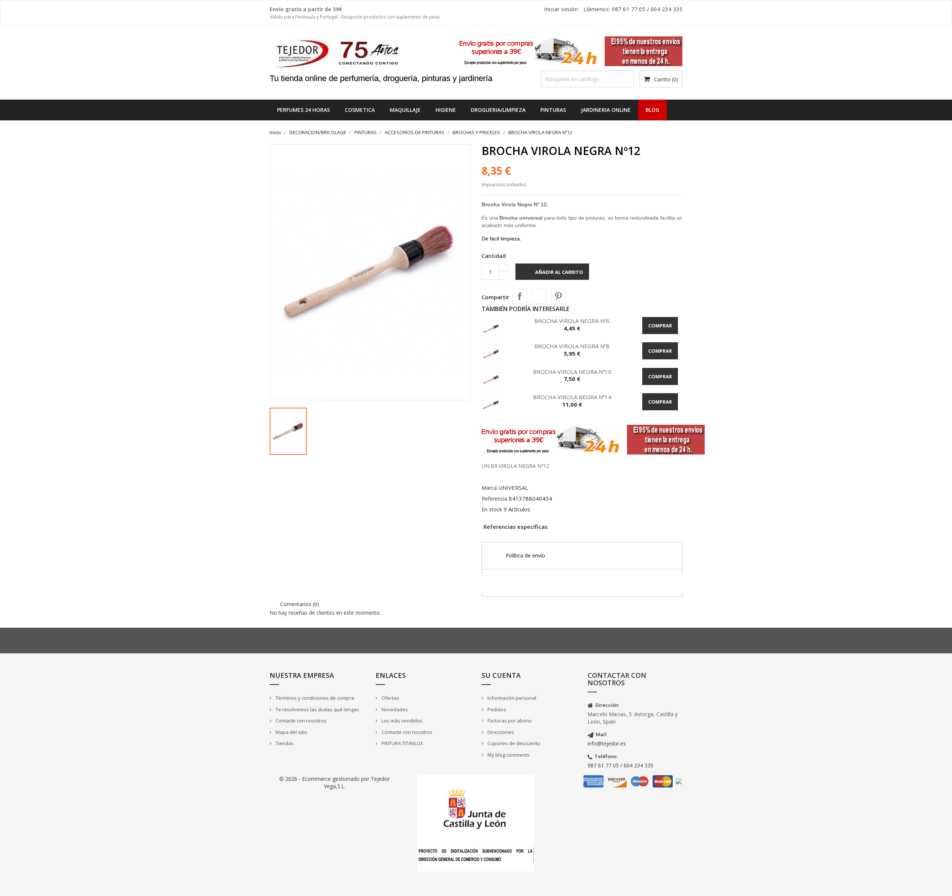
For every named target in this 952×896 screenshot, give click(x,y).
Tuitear (538, 296)
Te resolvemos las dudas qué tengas (316, 709)
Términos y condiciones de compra (314, 698)
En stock (492, 509)
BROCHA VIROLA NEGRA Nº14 (572, 397)
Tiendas (284, 743)
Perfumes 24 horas (303, 109)
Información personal (511, 698)
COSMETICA (360, 109)
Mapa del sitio (290, 732)
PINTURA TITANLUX (401, 743)
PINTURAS (553, 109)
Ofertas (389, 698)
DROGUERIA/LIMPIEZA (498, 109)
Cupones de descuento (513, 743)
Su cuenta (501, 675)
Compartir (519, 296)
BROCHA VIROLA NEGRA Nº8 (572, 346)
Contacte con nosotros (300, 720)
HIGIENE (445, 109)
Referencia (494, 498)
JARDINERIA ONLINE (606, 109)
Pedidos (496, 709)
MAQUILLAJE (405, 109)
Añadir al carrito (552, 273)
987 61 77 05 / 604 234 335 (620, 765)
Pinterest (558, 296)
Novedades (394, 709)
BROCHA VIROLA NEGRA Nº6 (572, 320)
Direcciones (500, 732)
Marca (489, 487)
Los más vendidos (401, 720)
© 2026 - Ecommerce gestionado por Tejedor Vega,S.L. (334, 782)
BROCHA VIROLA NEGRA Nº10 (572, 371)
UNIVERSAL (513, 487)
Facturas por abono (509, 720)
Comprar (660, 325)
